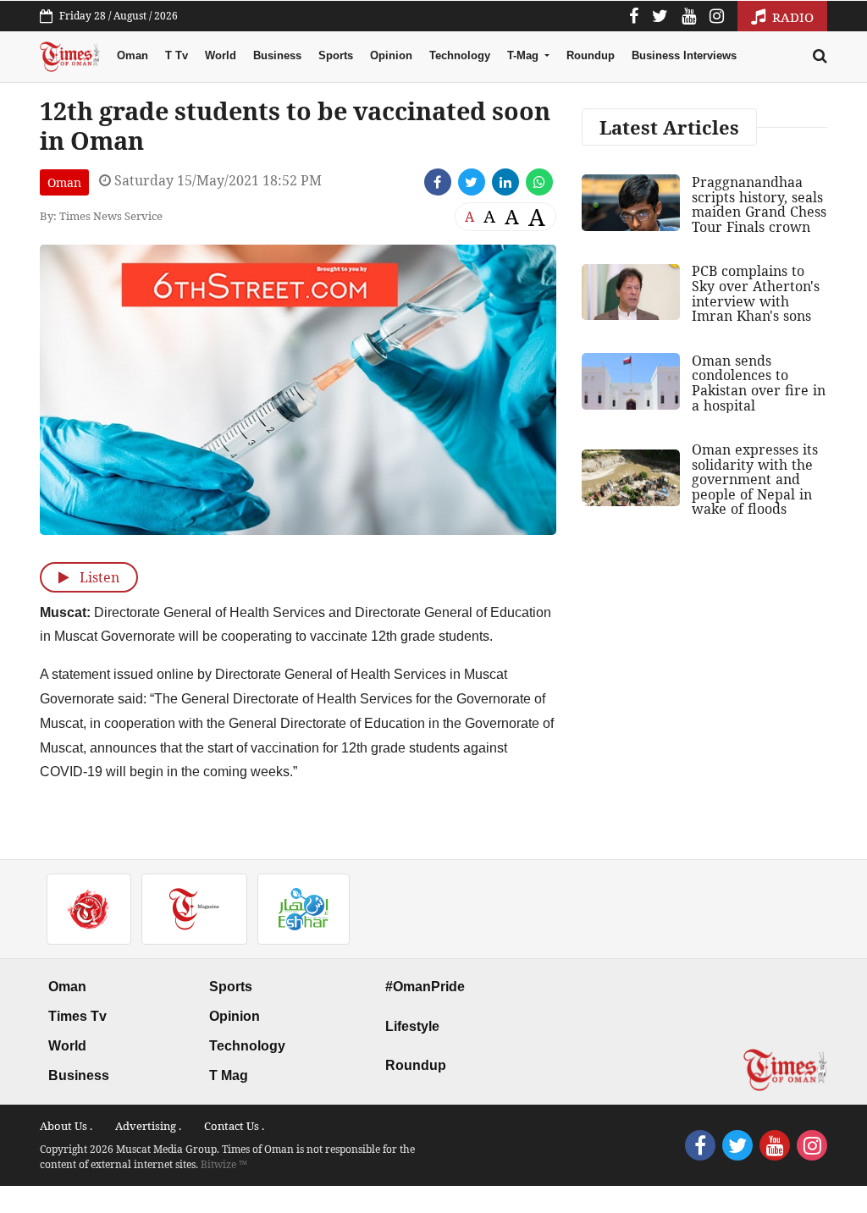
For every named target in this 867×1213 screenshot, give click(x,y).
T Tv (176, 55)
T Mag (228, 1075)
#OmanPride (425, 986)
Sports (335, 55)
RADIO (791, 16)
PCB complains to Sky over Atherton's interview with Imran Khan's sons (756, 293)
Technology (459, 55)
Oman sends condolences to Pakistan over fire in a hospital (759, 383)
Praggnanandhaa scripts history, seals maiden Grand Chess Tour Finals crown (759, 204)
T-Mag (524, 55)
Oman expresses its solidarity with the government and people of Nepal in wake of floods (755, 479)
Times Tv (77, 1016)
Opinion (391, 55)
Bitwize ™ (224, 1164)
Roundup (590, 55)
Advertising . (148, 1125)
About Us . (66, 1125)
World (220, 55)
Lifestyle (412, 1026)
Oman (132, 55)
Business (277, 55)
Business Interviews (684, 55)
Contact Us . (234, 1125)
